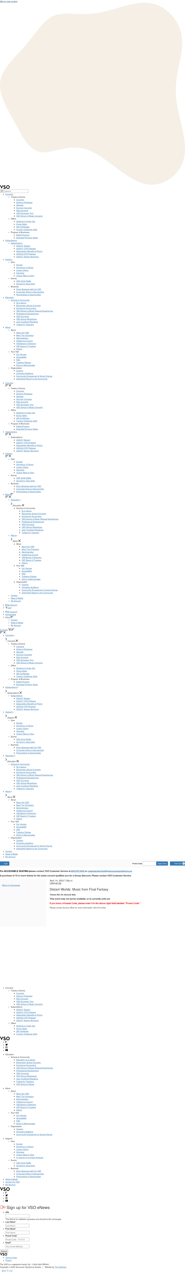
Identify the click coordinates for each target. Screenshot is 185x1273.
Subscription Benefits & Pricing (29, 251)
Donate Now (10, 614)
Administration (22, 338)
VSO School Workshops (26, 319)
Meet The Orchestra (25, 335)
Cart (9, 607)
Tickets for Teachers (25, 324)
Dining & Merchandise (25, 365)
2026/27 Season (23, 245)
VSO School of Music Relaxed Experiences (34, 311)
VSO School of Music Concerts (29, 216)
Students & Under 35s (25, 221)
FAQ (18, 359)
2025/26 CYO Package (26, 254)
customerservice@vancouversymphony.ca (110, 871)
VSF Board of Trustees (26, 346)
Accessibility (21, 357)
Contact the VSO (12, 1182)
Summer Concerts (24, 207)
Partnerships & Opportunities (28, 294)
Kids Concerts (22, 210)
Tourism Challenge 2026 (26, 229)
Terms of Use (11, 1257)
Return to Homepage (11, 885)
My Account (16, 601)
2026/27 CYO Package (26, 248)
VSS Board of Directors (26, 343)
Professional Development (27, 313)
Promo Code (137, 863)
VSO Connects (22, 316)
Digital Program (23, 235)
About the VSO (22, 332)
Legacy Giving (22, 270)
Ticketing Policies (23, 362)
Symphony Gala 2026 (25, 283)
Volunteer (20, 273)
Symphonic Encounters (26, 308)
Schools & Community (20, 300)
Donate (19, 264)
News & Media (17, 598)
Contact (14, 595)
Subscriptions (11, 240)
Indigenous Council (24, 340)
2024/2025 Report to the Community (32, 378)
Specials (19, 205)
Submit (4, 1251)
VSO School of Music (25, 1084)
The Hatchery (60, 1267)
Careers (19, 370)
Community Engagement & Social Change (34, 376)
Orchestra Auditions (24, 373)
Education (9, 297)
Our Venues (21, 354)
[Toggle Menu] (12, 629)
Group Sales (21, 224)
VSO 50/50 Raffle (23, 281)
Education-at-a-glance (25, 1059)
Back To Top (7, 1270)
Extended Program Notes (27, 237)
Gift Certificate (22, 1031)
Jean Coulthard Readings (27, 321)
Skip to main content (8, 1)
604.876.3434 (77, 871)
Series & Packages (24, 202)
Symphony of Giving (24, 267)
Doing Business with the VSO (28, 289)
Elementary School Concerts (28, 305)
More (7, 494)
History (19, 349)
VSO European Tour (25, 213)
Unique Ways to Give (25, 275)
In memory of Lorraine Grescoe (29, 1157)
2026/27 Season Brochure (27, 256)
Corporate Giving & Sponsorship (30, 292)
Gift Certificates (22, 226)
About (7, 327)
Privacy (8, 1260)
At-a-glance (21, 302)
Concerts (9, 194)
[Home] (5, 188)
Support (8, 259)
